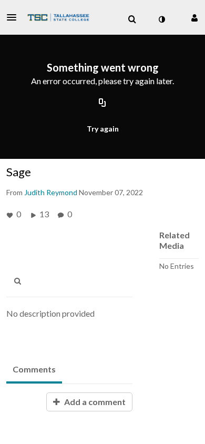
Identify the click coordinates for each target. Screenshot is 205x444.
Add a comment (94, 402)
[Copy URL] (102, 103)
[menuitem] (132, 19)
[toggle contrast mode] (161, 19)
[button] (14, 17)
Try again (103, 128)
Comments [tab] (34, 369)
